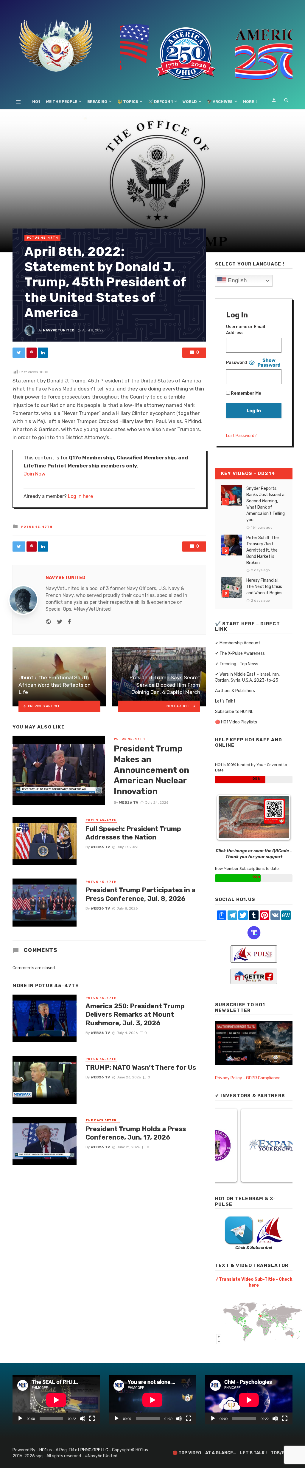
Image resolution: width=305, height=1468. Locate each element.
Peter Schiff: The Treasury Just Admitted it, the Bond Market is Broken (262, 550)
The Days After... (102, 1120)
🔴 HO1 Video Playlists (236, 722)
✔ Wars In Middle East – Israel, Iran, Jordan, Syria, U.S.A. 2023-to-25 (247, 677)
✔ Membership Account (237, 643)
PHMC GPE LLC (94, 1449)
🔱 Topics (127, 101)
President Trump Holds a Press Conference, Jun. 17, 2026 (135, 1133)
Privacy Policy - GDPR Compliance (248, 1077)
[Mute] (82, 1418)
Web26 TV (128, 802)
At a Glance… (220, 1452)
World (190, 101)
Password (236, 362)
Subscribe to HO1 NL (234, 711)
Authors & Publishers (235, 690)
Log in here (80, 496)
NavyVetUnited (58, 330)
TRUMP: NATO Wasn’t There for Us (140, 1067)
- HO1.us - (46, 1449)
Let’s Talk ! (225, 701)
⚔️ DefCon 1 (160, 101)
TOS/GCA (281, 1452)
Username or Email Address (245, 329)
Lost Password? (241, 435)
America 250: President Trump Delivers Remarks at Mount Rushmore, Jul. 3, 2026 (135, 1014)
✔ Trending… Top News (236, 663)
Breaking (97, 101)
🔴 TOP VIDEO (186, 1452)
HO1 (36, 101)
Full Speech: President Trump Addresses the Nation (133, 833)
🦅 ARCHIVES (220, 101)
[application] (56, 1399)
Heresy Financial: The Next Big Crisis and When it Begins (264, 586)
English (236, 280)
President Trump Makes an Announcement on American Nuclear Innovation (151, 770)
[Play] (20, 1418)
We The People (61, 101)
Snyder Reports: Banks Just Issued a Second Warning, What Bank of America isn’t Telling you (265, 504)
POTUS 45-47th (42, 238)
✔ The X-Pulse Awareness (240, 653)
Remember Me (245, 393)
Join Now (35, 474)
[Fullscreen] (92, 1418)
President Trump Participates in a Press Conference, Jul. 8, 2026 (140, 894)
